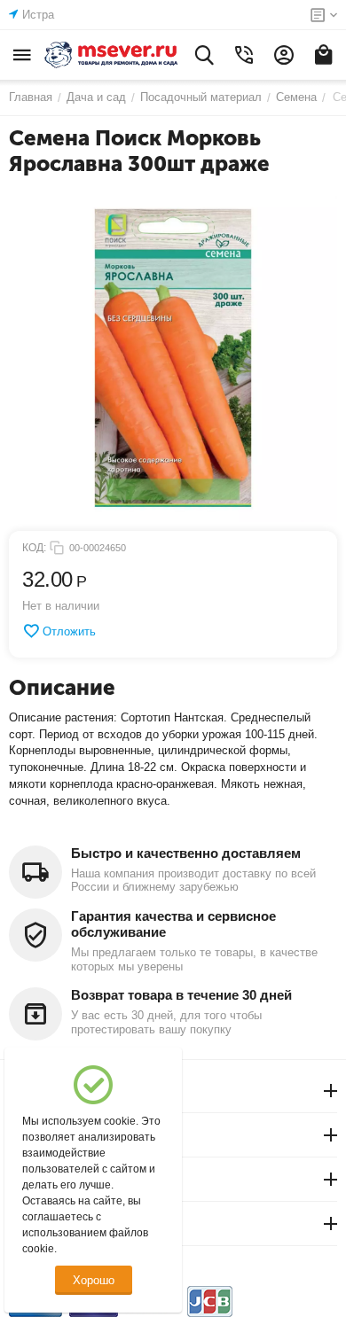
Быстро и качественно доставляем (186, 853)
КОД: (34, 548)
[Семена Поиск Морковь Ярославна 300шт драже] (173, 358)
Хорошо (93, 1280)
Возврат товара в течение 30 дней (181, 994)
